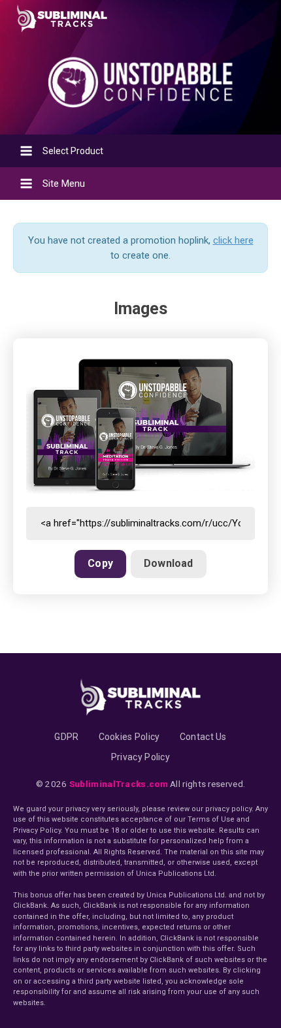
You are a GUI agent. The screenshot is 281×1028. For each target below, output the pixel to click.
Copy (100, 563)
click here (233, 240)
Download (168, 563)
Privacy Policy (140, 757)
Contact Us (203, 736)
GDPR (66, 736)
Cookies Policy (129, 736)
